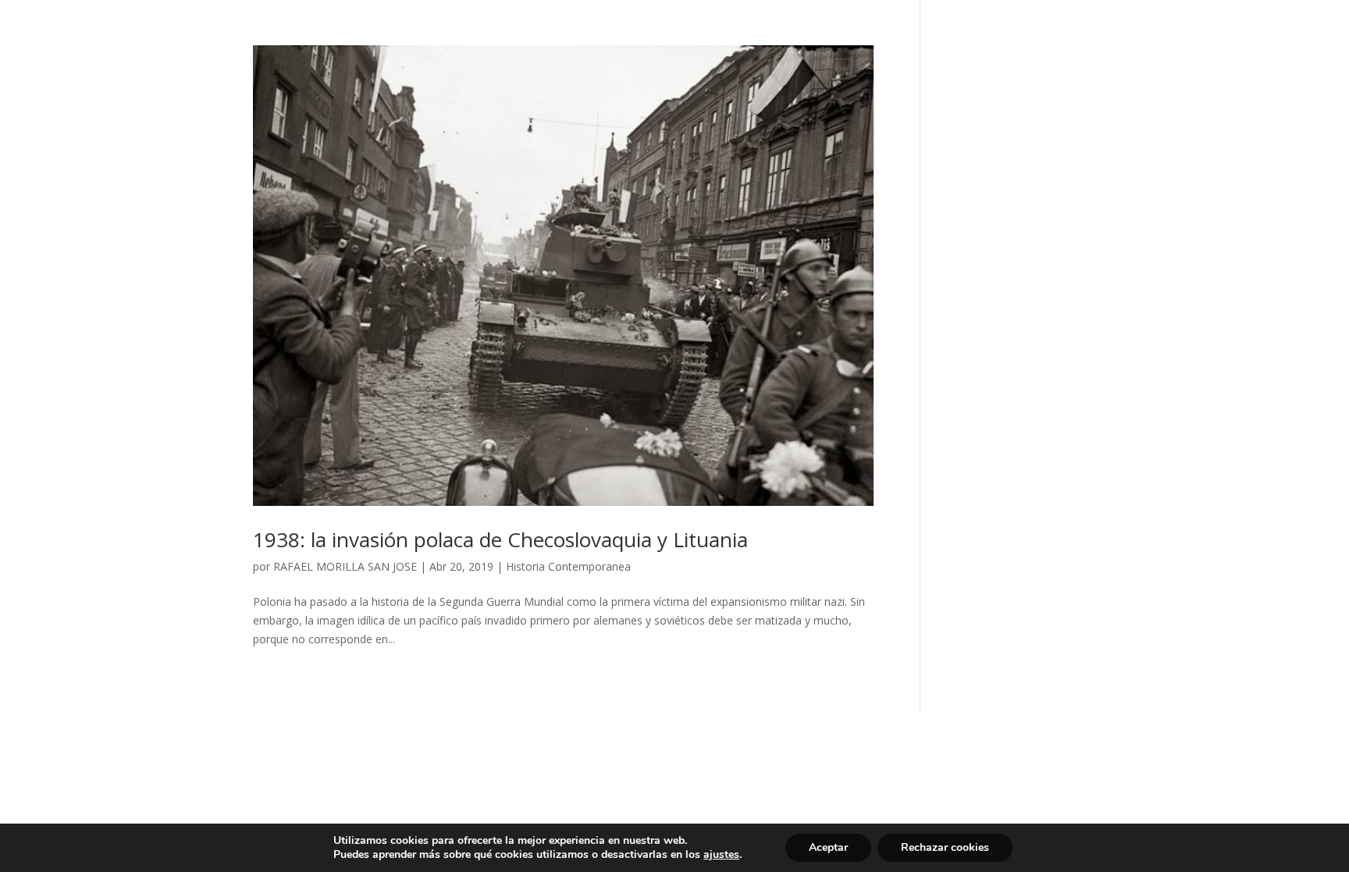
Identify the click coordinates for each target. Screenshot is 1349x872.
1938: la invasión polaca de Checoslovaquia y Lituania (500, 539)
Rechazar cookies (945, 847)
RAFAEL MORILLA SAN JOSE (345, 566)
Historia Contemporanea (568, 566)
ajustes (721, 855)
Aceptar (828, 847)
